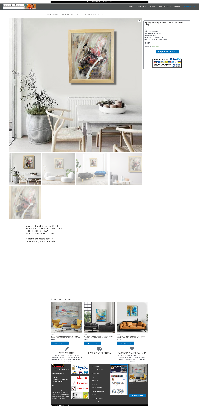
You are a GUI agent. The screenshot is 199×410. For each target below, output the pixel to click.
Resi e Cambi (95, 373)
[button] (139, 21)
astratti (130, 6)
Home (49, 14)
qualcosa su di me (141, 6)
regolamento (95, 377)
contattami (152, 6)
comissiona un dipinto (165, 6)
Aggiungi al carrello (167, 51)
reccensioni (177, 6)
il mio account (96, 366)
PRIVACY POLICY (97, 380)
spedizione (95, 384)
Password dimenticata (98, 391)
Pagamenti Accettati (97, 369)
